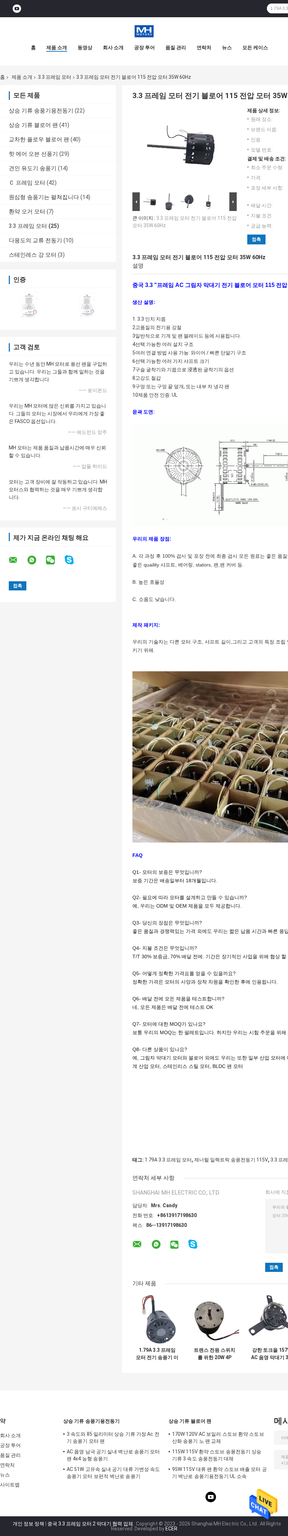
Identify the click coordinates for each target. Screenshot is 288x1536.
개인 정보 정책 (28, 1524)
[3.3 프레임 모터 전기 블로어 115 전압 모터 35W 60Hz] (181, 149)
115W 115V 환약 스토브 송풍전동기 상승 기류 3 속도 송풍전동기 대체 (217, 1455)
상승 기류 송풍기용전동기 (41, 110)
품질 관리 (175, 47)
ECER (171, 1528)
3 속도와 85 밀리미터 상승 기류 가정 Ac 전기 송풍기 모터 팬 (113, 1437)
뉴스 (227, 47)
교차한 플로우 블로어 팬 (39, 139)
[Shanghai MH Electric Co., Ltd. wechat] (55, 560)
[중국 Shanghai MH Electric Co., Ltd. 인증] (29, 304)
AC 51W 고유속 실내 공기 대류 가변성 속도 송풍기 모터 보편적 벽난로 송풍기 (113, 1472)
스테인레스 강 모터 (33, 254)
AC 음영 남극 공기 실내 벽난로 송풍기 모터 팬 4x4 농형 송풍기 (113, 1455)
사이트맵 (10, 1484)
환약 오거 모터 (27, 211)
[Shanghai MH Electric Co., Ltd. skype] (74, 560)
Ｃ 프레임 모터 (27, 182)
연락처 (204, 47)
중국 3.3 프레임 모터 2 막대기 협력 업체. (91, 1524)
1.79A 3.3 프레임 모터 (168, 1160)
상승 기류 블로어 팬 (33, 125)
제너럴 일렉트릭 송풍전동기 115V (231, 1160)
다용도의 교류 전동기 (35, 240)
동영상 (85, 47)
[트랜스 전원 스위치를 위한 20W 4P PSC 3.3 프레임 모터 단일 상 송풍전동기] (214, 1319)
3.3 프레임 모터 (54, 77)
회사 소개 (113, 47)
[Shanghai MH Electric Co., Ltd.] (144, 31)
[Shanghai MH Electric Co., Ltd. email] (17, 560)
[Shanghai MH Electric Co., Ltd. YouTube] (17, 8)
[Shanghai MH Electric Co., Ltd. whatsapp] (36, 560)
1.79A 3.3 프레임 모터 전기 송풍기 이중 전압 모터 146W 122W (157, 1354)
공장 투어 (144, 47)
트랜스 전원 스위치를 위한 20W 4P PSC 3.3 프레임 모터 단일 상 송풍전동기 (214, 1354)
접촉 (256, 239)
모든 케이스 (255, 47)
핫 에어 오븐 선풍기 (33, 154)
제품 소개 (56, 47)
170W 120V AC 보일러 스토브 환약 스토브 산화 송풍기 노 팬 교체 (218, 1437)
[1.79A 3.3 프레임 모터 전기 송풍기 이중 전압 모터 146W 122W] (157, 1319)
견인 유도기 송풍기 (33, 168)
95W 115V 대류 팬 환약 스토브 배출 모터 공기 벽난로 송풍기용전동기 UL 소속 (219, 1472)
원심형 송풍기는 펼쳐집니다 (44, 197)
